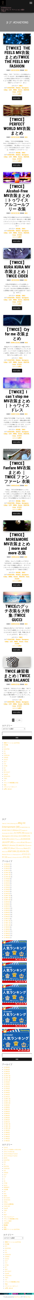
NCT (5, 768)
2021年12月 (7, 872)
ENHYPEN (6, 1166)
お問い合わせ (8, 789)
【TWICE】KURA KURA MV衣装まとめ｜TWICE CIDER (17, 269)
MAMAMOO (6, 1187)
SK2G (26, 70)
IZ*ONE (5, 766)
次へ (19, 720)
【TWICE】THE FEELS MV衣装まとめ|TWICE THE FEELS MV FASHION (17, 57)
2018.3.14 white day (9, 1151)
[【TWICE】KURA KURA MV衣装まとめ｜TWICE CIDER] (17, 253)
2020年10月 (7, 900)
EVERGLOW (6, 755)
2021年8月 (7, 881)
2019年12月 (7, 921)
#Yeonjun (15, 857)
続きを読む (17, 98)
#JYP (10, 90)
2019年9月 (7, 927)
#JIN (5, 839)
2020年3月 (7, 914)
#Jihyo (6, 90)
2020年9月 (7, 902)
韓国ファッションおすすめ (12, 743)
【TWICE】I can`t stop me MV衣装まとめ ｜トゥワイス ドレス (17, 401)
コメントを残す (17, 94)
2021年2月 (7, 891)
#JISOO (13, 839)
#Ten (20, 854)
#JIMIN (25, 836)
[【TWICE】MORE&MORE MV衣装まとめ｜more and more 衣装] (17, 525)
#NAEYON (26, 300)
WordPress (17, 1297)
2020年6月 (7, 908)
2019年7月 (7, 931)
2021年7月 (7, 883)
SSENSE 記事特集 (9, 1204)
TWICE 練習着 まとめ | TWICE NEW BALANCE (17, 676)
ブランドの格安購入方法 (11, 782)
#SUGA (24, 851)
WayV (5, 1214)
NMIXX (5, 1196)
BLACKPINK (6, 749)
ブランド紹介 (8, 1221)
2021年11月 (7, 874)
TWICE (20, 85)
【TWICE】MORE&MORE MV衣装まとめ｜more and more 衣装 (17, 544)
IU (4, 1179)
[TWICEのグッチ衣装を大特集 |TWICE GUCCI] (17, 597)
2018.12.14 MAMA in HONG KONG (12, 1149)
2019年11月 (7, 923)
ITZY (5, 764)
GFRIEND (6, 757)
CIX (4, 751)
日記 (5, 785)
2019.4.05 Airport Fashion (10, 1156)
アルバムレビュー (9, 1217)
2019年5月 (7, 935)
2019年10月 (7, 925)
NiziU (5, 770)
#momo (20, 90)
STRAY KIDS (7, 1206)
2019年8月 (7, 929)
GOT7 (5, 761)
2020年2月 (7, 916)
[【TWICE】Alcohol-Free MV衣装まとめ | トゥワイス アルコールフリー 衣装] (17, 177)
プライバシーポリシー (10, 787)
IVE (4, 1181)
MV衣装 (18, 152)
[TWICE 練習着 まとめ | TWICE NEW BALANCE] (17, 662)
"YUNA (9, 823)
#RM (7, 848)
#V (4, 857)
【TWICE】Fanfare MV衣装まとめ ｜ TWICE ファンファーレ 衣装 (17, 472)
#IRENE (11, 833)
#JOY (19, 839)
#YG (26, 857)
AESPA (5, 1158)
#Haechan (24, 830)
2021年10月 (7, 877)
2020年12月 (7, 895)
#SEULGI (4, 851)
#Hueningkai (5, 833)
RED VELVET (7, 772)
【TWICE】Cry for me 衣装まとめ (17, 334)
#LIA (19, 842)
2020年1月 (7, 919)
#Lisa (24, 842)
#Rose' (14, 848)
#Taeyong (16, 854)
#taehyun (5, 854)
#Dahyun (18, 88)
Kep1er (5, 1185)
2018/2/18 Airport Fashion (11, 1154)
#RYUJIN (20, 848)
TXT (5, 780)
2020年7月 (7, 906)
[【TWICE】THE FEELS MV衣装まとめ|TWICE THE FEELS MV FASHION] (17, 39)
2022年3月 (7, 866)
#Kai (15, 842)
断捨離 (6, 1225)
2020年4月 (7, 912)
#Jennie (28, 833)
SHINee (6, 1202)
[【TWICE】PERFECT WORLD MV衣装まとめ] (17, 110)
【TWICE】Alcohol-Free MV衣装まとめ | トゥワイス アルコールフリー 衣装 (17, 197)
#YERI (21, 857)
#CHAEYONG (10, 88)
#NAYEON (26, 90)
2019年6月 (7, 933)
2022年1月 (7, 870)
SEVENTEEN (7, 776)
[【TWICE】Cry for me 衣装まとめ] (17, 320)
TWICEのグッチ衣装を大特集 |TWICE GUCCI (17, 613)
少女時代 (6, 1223)
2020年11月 (7, 898)
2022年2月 (7, 868)
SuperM (6, 774)
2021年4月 (7, 889)
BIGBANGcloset (6, 8)
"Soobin (4, 823)
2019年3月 (7, 937)
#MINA (15, 90)
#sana (14, 92)
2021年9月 (7, 879)
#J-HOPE (19, 833)
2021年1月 (7, 893)
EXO (5, 753)
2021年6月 (7, 885)
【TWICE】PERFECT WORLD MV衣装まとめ (17, 126)
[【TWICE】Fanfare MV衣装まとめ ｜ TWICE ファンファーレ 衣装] (17, 454)
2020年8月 (7, 904)
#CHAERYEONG (25, 827)
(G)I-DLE (6, 759)
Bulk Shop (27, 1297)
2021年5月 (7, 887)
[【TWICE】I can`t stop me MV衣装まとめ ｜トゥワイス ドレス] (17, 382)
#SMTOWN (13, 851)
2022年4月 (7, 864)
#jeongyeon (25, 88)
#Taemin (10, 854)
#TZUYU (19, 92)
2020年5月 (7, 910)
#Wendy (10, 857)
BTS (21, 700)
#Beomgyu (14, 823)
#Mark (29, 842)
